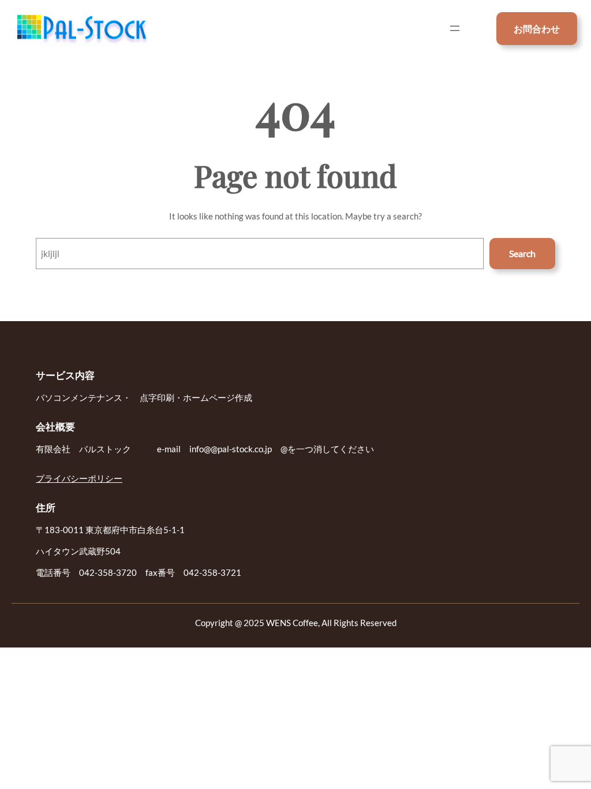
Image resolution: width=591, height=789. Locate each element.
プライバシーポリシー (79, 478)
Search (522, 253)
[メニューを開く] (455, 28)
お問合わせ (537, 28)
